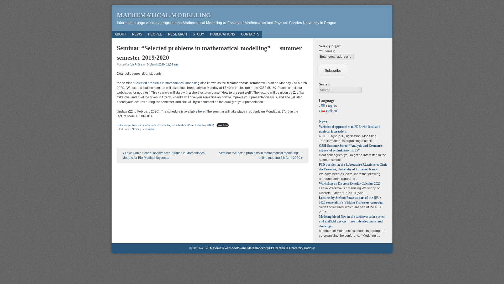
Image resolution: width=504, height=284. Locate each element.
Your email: (327, 51)
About (120, 34)
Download (223, 125)
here (201, 111)
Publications (222, 34)
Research (177, 34)
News (137, 34)
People (155, 34)
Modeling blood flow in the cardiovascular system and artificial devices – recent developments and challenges (352, 221)
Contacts (250, 34)
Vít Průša (136, 64)
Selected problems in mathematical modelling (167, 83)
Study (198, 34)
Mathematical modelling (164, 15)
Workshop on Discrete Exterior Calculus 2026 (349, 183)
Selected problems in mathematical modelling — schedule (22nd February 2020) (166, 125)
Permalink (147, 129)
